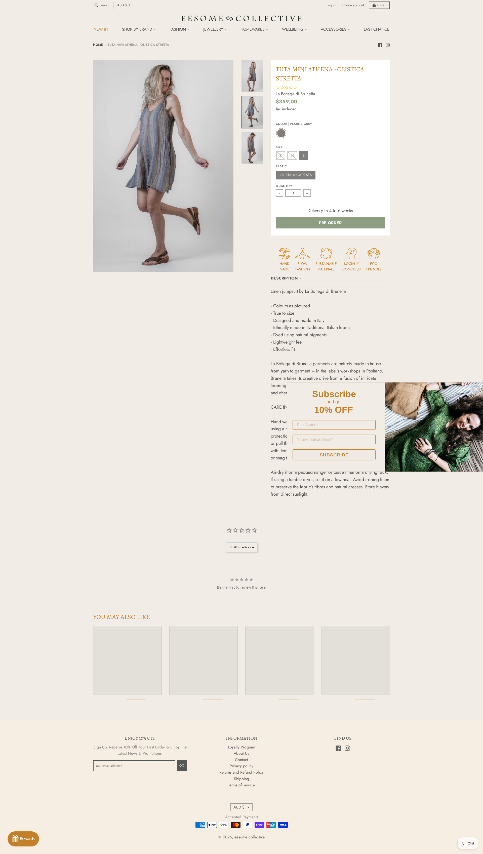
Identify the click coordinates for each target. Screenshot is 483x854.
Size (279, 147)
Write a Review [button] (244, 547)
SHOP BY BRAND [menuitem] (137, 29)
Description (284, 278)
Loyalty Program (241, 747)
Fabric (281, 166)
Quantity (284, 186)
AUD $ (122, 5)
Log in (331, 5)
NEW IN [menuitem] (101, 29)
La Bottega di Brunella (295, 94)
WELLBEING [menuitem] (292, 29)
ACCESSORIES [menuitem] (333, 29)
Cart (381, 5)
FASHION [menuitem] (178, 29)
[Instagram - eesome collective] (387, 44)
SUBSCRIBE (334, 454)
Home (98, 44)
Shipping (241, 779)
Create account (353, 5)
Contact (241, 760)
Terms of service (241, 785)
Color (294, 124)
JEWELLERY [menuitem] (213, 29)
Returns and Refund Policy (241, 772)
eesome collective (249, 837)
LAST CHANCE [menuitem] (376, 29)
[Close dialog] (476, 389)
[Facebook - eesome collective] (380, 44)
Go (181, 765)
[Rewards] (23, 838)
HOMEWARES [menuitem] (252, 29)
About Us (241, 753)
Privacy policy (241, 766)
